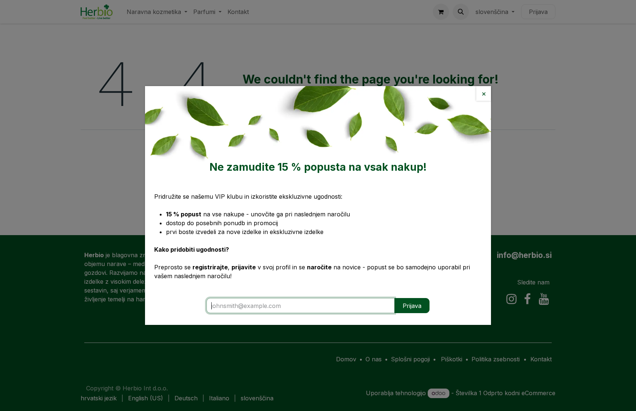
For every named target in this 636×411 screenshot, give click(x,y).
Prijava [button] (412, 305)
